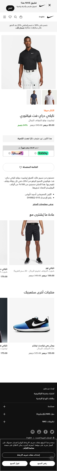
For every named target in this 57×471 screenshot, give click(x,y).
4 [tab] (28, 85)
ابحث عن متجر (48, 389)
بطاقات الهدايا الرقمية (45, 398)
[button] (45, 438)
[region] (28, 455)
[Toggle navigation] (4, 17)
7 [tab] (22, 85)
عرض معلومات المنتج (43, 204)
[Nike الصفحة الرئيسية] (50, 17)
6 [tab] (24, 85)
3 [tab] (30, 85)
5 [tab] (26, 85)
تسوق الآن (19, 28)
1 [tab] (34, 85)
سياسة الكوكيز (28, 448)
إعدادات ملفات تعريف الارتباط (28, 455)
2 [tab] (32, 85)
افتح (10, 8)
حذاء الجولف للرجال (45, 348)
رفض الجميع (42, 463)
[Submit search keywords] (15, 17)
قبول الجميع (14, 463)
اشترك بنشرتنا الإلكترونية (44, 393)
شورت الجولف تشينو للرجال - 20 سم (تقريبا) (34, 271)
